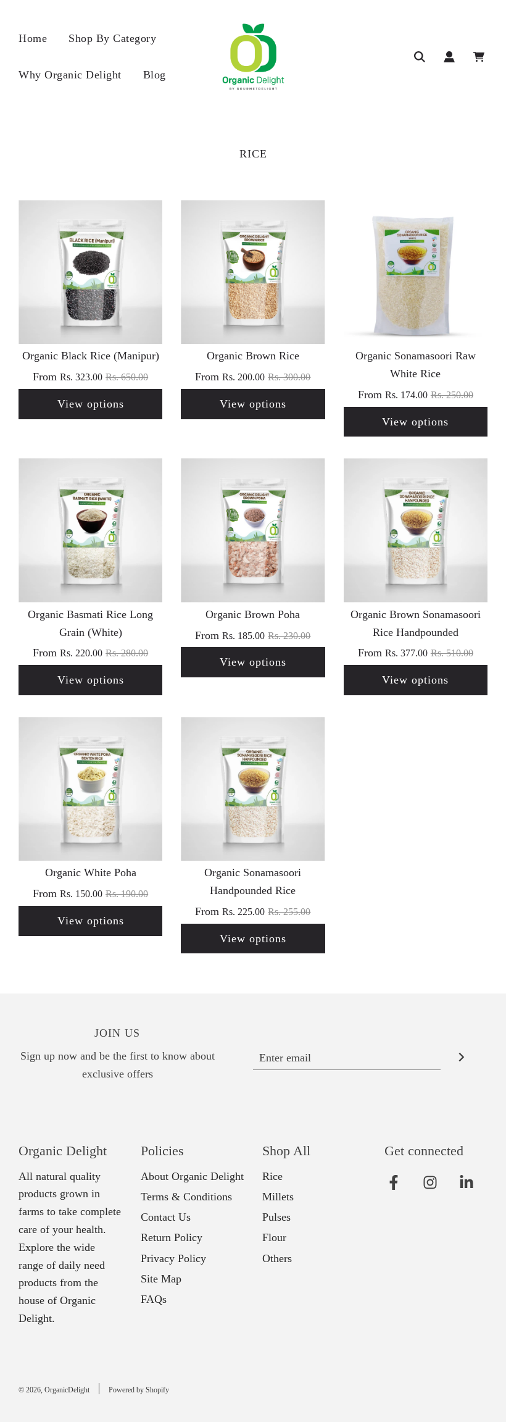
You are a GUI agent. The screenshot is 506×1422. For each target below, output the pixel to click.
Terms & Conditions (186, 1196)
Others (277, 1258)
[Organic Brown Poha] (253, 530)
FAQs (154, 1299)
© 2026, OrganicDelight (54, 1390)
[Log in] (449, 57)
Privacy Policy (173, 1258)
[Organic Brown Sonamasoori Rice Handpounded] (415, 530)
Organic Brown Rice (253, 355)
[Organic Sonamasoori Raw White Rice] (415, 272)
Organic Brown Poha (252, 614)
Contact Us (166, 1217)
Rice (272, 1176)
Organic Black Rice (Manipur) (90, 355)
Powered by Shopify (139, 1390)
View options (90, 404)
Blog (154, 75)
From (90, 376)
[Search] (419, 57)
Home (33, 38)
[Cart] (480, 57)
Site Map (161, 1279)
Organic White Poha (90, 872)
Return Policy (171, 1237)
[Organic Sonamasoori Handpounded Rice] (253, 789)
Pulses (276, 1217)
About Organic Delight (192, 1176)
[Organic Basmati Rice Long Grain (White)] (90, 530)
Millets (278, 1196)
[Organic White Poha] (90, 789)
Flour (274, 1237)
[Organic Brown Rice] (253, 272)
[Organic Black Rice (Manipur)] (90, 272)
